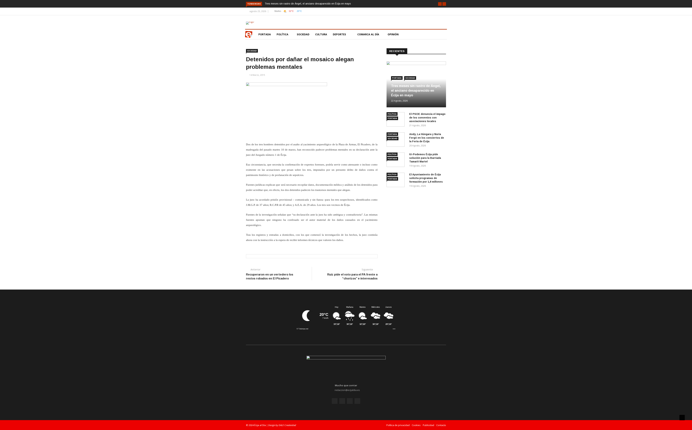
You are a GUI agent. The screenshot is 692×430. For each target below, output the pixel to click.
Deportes (339, 34)
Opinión (393, 34)
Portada (264, 34)
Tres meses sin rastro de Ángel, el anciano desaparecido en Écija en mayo (308, 3)
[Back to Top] (682, 417)
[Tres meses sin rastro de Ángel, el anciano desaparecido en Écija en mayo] (416, 64)
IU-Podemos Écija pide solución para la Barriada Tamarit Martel (425, 158)
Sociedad (303, 34)
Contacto (441, 425)
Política (283, 34)
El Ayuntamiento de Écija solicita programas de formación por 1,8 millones (426, 178)
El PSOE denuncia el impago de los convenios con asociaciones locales (427, 118)
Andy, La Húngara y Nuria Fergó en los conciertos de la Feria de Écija (426, 138)
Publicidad (428, 425)
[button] (440, 4)
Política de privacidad (398, 425)
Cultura (321, 34)
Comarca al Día (368, 34)
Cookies (416, 425)
